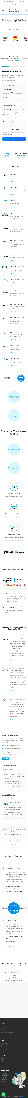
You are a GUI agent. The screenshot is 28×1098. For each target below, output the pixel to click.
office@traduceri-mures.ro (15, 980)
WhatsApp (18, 60)
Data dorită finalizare (9, 105)
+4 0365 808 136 (6, 1030)
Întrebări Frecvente (5, 1045)
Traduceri (5, 769)
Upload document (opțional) (11, 118)
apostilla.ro (3, 1060)
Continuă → (14, 139)
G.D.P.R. (2, 1047)
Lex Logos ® (21, 1096)
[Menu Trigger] (2, 10)
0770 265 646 (15, 975)
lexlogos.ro (3, 1058)
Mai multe (12, 690)
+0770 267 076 (9, 1032)
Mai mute (12, 659)
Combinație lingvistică (9, 81)
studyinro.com (4, 1063)
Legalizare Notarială (7, 798)
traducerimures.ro (5, 1062)
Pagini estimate (6, 97)
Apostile (10, 769)
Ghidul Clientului (4, 1043)
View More (6, 758)
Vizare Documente (17, 798)
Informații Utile (4, 1048)
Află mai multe (13, 181)
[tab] (14, 594)
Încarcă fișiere (15, 129)
